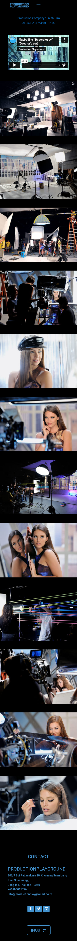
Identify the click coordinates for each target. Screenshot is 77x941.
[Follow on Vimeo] (38, 909)
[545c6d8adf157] (38, 387)
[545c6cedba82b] (38, 134)
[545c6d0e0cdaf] (38, 198)
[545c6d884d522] (38, 766)
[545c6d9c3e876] (38, 513)
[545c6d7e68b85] (38, 324)
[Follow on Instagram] (46, 909)
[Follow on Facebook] (30, 909)
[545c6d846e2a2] (38, 703)
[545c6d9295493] (38, 829)
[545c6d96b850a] (38, 639)
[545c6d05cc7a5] (38, 261)
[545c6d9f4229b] (38, 576)
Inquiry (38, 930)
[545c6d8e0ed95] (38, 450)
